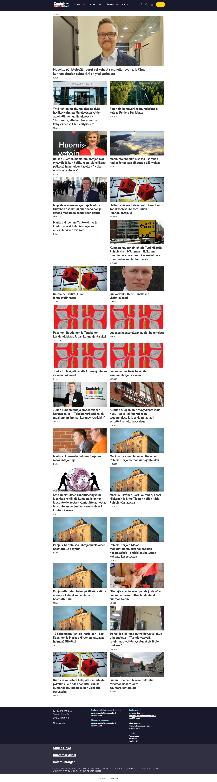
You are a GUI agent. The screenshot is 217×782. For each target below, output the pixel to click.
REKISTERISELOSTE (94, 771)
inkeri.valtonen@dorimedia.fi (140, 726)
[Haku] (146, 4)
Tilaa (160, 4)
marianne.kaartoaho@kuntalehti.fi (142, 715)
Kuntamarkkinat (64, 755)
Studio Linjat (62, 748)
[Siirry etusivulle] (62, 4)
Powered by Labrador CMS (108, 779)
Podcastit (127, 4)
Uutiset (93, 4)
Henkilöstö (133, 738)
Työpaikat (109, 4)
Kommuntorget (64, 762)
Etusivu (77, 4)
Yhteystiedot (134, 736)
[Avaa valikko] (141, 4)
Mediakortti (133, 741)
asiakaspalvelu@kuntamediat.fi (103, 713)
